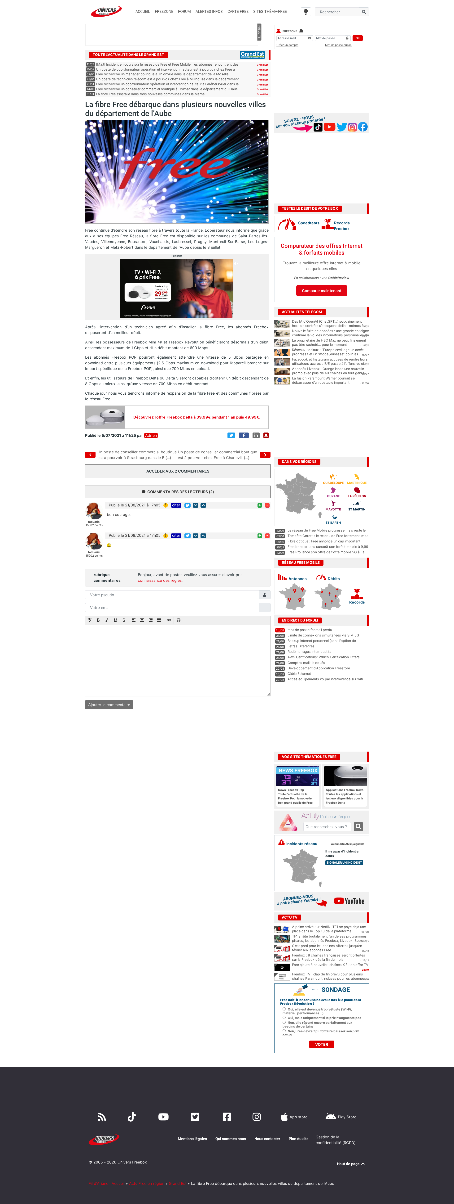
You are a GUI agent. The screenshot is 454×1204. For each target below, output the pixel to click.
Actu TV (289, 917)
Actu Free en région (146, 1183)
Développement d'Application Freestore (319, 668)
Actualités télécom (302, 312)
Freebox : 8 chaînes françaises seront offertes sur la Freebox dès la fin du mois (328, 957)
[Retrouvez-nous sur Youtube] (164, 1116)
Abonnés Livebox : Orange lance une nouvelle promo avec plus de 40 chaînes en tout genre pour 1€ (328, 373)
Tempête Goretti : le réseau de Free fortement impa (328, 536)
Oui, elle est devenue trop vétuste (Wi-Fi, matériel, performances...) (317, 1011)
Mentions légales (192, 1138)
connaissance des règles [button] (160, 580)
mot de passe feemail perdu (310, 630)
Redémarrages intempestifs (309, 651)
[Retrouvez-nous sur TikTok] (132, 1116)
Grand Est (262, 64)
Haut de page (349, 1164)
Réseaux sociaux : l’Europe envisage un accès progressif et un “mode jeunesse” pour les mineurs (328, 354)
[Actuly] (289, 822)
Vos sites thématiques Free (309, 757)
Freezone (290, 31)
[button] (90, 620)
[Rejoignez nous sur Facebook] (227, 1116)
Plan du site (299, 1138)
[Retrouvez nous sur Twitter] (196, 1116)
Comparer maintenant (321, 290)
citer (176, 505)
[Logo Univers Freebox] (106, 11)
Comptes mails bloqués (306, 663)
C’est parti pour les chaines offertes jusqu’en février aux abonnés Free (327, 948)
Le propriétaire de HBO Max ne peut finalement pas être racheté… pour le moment (329, 342)
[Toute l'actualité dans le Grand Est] (252, 54)
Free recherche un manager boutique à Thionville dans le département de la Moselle (162, 74)
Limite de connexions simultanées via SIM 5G (323, 635)
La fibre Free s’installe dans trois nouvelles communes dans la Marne (150, 94)
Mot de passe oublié (338, 45)
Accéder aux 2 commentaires (177, 471)
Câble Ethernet (299, 674)
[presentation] (90, 620)
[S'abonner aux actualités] (266, 435)
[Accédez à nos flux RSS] (102, 1116)
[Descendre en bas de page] (195, 505)
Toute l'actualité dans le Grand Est (128, 55)
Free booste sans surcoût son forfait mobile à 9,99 (328, 547)
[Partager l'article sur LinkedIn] (256, 435)
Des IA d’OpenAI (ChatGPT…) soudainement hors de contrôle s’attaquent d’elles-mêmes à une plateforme (328, 325)
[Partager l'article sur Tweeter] (231, 435)
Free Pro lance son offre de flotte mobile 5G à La (326, 552)
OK (358, 38)
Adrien (151, 435)
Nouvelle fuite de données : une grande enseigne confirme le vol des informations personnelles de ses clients (330, 335)
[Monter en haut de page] (203, 505)
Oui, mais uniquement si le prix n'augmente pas (324, 1018)
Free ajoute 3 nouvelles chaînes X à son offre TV (330, 965)
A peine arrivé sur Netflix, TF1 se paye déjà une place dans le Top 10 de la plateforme (329, 929)
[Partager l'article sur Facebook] (244, 435)
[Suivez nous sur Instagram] (257, 1116)
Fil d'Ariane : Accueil (107, 1183)
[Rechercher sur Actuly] (358, 826)
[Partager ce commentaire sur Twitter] (187, 505)
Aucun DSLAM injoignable (347, 844)
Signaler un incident (344, 862)
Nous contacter (267, 1138)
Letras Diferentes (301, 646)
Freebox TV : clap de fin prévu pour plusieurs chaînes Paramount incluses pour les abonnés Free (328, 978)
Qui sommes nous (230, 1138)
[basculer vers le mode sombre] (306, 11)
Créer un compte (287, 45)
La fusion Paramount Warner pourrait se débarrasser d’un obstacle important (323, 380)
